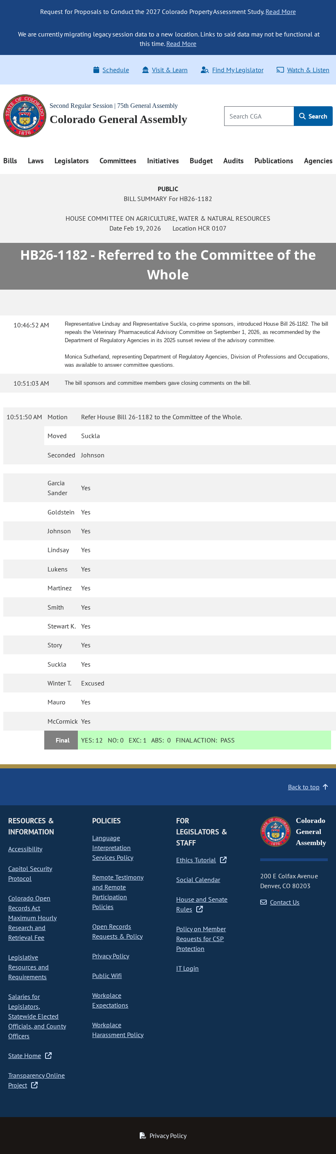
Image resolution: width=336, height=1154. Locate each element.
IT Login (187, 968)
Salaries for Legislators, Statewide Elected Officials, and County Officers (37, 1016)
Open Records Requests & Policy (117, 931)
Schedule (115, 70)
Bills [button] (10, 160)
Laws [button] (36, 160)
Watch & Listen (308, 70)
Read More (280, 11)
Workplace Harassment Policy (117, 1030)
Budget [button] (201, 160)
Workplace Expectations (110, 1000)
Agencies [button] (318, 160)
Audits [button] (233, 160)
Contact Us (285, 902)
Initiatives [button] (163, 160)
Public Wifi (107, 975)
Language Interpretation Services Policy (112, 848)
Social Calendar (198, 879)
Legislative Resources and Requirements (28, 967)
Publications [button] (273, 160)
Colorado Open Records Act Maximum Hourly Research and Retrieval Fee (32, 917)
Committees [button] (118, 160)
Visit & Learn (170, 70)
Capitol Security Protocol (30, 873)
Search (317, 116)
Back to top (304, 787)
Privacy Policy (110, 956)
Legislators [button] (71, 160)
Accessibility (25, 849)
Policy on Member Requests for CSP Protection (201, 939)
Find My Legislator (237, 70)
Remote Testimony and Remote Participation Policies (117, 892)
